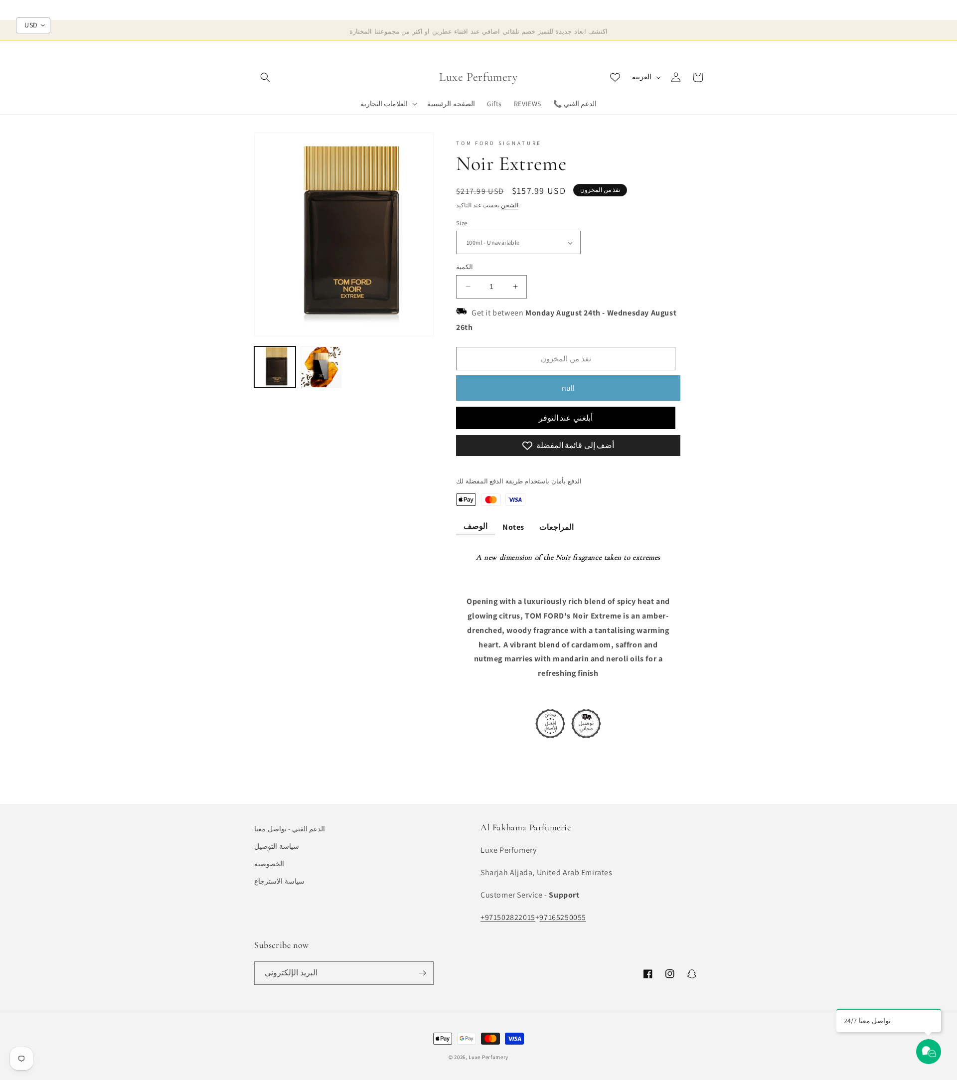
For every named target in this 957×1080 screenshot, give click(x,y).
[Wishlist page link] (615, 77)
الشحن (509, 205)
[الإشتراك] (422, 973)
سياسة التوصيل (276, 846)
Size (462, 223)
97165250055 (562, 917)
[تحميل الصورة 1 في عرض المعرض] (275, 367)
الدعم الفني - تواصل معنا (289, 828)
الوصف (475, 526)
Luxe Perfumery (488, 1057)
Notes (513, 527)
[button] (265, 77)
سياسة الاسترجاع (279, 881)
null (568, 388)
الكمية (464, 267)
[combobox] (33, 25)
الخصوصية (269, 863)
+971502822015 (507, 917)
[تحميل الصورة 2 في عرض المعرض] (321, 367)
